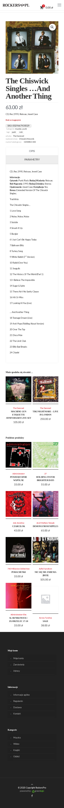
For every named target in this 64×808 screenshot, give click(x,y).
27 (45, 474)
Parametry (32, 159)
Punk (24, 129)
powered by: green (32, 791)
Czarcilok (18, 526)
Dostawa (17, 707)
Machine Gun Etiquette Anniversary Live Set (18, 414)
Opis (32, 151)
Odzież (16, 757)
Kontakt (17, 714)
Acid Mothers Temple (45, 523)
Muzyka (18, 129)
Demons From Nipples (45, 526)
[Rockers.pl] (16, 5)
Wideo (16, 744)
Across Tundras (45, 618)
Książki (16, 750)
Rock (21, 132)
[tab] (32, 151)
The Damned (18, 136)
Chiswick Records (26, 139)
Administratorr (18, 474)
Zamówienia (18, 665)
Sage (45, 621)
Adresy (16, 671)
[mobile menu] (59, 5)
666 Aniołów (18, 523)
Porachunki (18, 572)
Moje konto (18, 658)
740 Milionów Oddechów (19, 569)
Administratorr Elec (19, 615)
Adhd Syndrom (45, 569)
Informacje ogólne (21, 695)
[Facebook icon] (32, 796)
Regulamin (18, 701)
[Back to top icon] (32, 785)
